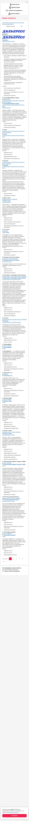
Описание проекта (6, 35)
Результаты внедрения (7, 24)
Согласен (14, 815)
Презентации (21, 22)
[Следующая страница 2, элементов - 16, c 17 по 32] (6, 561)
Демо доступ (15, 4)
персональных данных (13, 812)
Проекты (15, 22)
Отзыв (12, 35)
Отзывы (11, 22)
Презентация (14, 100)
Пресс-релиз (9, 258)
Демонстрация (16, 7)
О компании (17, 35)
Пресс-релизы (5, 22)
